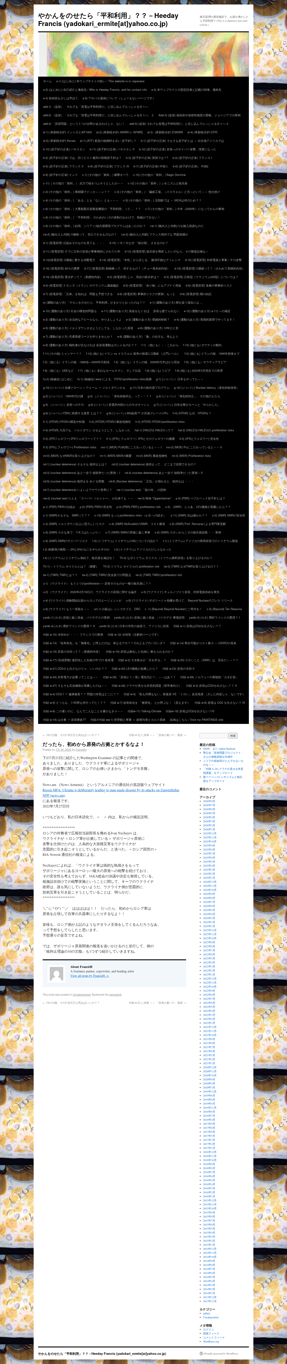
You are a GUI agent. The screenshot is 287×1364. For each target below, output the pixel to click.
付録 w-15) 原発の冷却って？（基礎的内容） (72, 651)
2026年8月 (209, 801)
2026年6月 (209, 809)
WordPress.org (211, 1341)
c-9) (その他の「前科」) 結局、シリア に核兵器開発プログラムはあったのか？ (94, 226)
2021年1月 (209, 1063)
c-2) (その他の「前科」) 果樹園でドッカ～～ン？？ (76, 192)
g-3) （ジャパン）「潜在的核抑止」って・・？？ (120, 396)
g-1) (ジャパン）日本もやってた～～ (180, 379)
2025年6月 (209, 857)
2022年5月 (209, 1006)
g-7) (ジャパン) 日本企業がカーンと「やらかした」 (187, 404)
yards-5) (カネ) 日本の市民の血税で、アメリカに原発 (134, 626)
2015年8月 (209, 1216)
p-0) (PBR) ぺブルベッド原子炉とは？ (200, 498)
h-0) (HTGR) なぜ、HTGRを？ (192, 413)
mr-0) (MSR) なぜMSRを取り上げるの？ (69, 455)
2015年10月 (210, 1208)
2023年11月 (210, 934)
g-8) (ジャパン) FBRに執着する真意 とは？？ (72, 413)
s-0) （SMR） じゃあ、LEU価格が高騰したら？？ (198, 507)
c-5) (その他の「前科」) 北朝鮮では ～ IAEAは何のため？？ (162, 200)
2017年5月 (209, 1135)
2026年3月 (209, 821)
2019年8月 (209, 1095)
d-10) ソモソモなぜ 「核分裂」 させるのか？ (138, 243)
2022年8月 (209, 994)
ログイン (208, 1329)
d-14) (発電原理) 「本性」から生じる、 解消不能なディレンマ (140, 260)
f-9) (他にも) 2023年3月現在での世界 (199, 370)
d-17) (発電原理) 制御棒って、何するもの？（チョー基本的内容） (127, 268)
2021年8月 (209, 1043)
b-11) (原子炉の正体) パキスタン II (112, 149)
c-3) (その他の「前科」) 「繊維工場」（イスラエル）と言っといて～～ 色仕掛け (167, 192)
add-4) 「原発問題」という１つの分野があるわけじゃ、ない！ (84, 123)
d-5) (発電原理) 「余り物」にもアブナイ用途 (152, 285)
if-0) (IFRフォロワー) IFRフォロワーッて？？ (72, 438)
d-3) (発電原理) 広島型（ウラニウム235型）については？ (201, 277)
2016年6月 (209, 1176)
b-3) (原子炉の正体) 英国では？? (147, 157)
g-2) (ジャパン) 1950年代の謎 (63, 396)
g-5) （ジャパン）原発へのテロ (63, 404)
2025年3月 (209, 869)
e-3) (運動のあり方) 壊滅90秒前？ (148, 319)
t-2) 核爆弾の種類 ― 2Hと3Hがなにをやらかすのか (76, 549)
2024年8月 (209, 898)
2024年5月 (209, 910)
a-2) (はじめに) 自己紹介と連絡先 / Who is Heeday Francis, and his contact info (95, 89)
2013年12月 (210, 1297)
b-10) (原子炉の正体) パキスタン (64, 149)
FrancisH (81, 749)
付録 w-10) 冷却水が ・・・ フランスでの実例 (73, 634)
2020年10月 (210, 1075)
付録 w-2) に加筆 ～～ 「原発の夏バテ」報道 (157, 735)
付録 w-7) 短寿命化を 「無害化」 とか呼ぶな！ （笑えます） (150, 702)
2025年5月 (209, 861)
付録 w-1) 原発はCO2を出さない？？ (197, 626)
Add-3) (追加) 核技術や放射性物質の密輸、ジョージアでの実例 (200, 115)
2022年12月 (210, 978)
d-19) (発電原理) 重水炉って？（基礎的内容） (73, 277)
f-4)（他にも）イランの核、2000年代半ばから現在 (147, 362)
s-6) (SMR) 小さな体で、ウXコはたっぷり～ (72, 532)
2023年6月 (209, 954)
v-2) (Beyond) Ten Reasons (224, 609)
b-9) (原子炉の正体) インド (60, 175)
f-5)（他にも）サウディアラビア (205, 362)
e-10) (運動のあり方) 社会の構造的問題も (70, 311)
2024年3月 (209, 918)
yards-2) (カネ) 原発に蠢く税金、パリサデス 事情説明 (149, 617)
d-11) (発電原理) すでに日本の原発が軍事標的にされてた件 (81, 251)
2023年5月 (209, 958)
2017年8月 (209, 1127)
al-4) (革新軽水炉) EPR (202, 132)
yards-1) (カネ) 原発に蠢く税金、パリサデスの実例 (76, 617)
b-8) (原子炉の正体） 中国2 (190, 166)
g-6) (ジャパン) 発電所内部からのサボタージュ (118, 404)
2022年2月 (209, 1019)
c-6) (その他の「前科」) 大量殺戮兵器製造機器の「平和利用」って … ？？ (92, 209)
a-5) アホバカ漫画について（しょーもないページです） (119, 98)
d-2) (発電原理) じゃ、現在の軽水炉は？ (133, 277)
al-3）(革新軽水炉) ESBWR (165, 132)
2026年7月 (209, 805)
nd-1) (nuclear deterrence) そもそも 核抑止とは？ (75, 464)
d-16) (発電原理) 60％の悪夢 (61, 268)
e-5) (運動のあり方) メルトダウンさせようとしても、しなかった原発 (88, 328)
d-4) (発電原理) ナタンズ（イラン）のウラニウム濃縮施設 (81, 285)
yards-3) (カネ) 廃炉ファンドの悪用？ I (214, 617)
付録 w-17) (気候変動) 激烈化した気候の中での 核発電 (78, 660)
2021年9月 (209, 1039)
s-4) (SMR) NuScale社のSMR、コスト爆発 (137, 524)
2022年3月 (209, 1015)
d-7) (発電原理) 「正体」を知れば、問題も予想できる (78, 294)
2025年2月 (209, 873)
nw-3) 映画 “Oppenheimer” (154, 498)
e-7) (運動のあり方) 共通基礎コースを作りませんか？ (78, 336)
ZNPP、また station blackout (219, 748)
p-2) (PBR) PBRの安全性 (96, 507)
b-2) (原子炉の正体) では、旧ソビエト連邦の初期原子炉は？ (82, 157)
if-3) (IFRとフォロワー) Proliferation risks (69, 447)
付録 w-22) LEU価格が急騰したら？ (135, 668)
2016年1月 (209, 1196)
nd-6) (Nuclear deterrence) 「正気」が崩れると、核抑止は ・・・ (151, 481)
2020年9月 (209, 1079)
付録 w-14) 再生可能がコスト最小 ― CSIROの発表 (203, 643)
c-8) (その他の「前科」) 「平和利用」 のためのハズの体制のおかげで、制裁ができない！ (101, 217)
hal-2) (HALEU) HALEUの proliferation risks (206, 430)
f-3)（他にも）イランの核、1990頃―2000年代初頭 (76, 362)
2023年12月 (210, 930)
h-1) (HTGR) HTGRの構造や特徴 (64, 421)
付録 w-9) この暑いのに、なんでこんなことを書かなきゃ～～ (83, 711)
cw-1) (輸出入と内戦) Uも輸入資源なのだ (177, 226)
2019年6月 (209, 1099)
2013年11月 (210, 1301)
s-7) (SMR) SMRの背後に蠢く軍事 (127, 532)
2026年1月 (209, 829)
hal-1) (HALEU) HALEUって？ (154, 430)
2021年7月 (209, 1047)
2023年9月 (209, 942)
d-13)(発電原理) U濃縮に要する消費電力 (69, 260)
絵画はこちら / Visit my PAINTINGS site (196, 719)
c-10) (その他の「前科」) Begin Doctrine (159, 175)
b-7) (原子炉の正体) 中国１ (151, 166)
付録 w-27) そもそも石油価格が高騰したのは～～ (75, 685)
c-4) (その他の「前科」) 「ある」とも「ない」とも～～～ (81, 200)
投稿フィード (211, 1333)
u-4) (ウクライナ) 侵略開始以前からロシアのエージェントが (82, 600)
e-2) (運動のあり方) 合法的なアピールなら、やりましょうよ (82, 319)
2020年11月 (210, 1071)
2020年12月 (210, 1067)
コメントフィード (214, 1337)
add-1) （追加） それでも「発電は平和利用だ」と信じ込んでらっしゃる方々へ (95, 106)
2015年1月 (209, 1244)
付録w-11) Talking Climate (144, 711)
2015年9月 (209, 1212)
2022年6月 (209, 1002)
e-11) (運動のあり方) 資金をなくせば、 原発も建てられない (140, 311)
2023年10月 (210, 938)
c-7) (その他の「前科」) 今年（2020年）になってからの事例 (184, 209)
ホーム (47, 81)
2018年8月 (209, 1111)
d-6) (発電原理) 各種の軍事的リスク (209, 285)
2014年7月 (209, 1269)
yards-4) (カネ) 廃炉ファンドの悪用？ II (69, 626)
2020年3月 (209, 1087)
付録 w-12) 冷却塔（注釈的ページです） (134, 634)
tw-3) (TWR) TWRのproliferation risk (159, 575)
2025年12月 (210, 833)
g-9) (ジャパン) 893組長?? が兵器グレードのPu (137, 413)
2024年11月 (210, 885)
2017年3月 (209, 1140)
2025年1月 (209, 877)
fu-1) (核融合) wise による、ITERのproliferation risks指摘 (114, 379)
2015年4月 (209, 1232)
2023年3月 (209, 966)
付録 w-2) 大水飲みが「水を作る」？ (142, 660)
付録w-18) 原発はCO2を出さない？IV (190, 711)
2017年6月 (209, 1131)
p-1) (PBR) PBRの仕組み (59, 507)
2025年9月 (209, 845)
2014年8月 (209, 1265)
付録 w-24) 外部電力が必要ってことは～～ (70, 677)
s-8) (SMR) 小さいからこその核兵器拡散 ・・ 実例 (188, 532)
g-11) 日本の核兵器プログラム (150, 387)
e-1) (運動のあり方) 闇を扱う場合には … (176, 302)
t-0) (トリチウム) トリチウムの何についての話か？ (125, 541)
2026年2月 (209, 825)
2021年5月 (209, 1055)
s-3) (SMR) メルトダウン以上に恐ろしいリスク (74, 524)
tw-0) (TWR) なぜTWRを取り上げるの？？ (191, 566)
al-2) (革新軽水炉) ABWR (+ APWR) (119, 132)
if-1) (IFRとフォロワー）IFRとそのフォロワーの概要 (140, 438)
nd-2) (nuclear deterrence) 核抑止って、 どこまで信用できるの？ (154, 464)
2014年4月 (209, 1281)
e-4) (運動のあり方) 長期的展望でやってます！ (204, 319)
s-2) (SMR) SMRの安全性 (228, 515)
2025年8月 (209, 849)
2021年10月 (210, 1035)
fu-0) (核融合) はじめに (58, 379)
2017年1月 (209, 1148)
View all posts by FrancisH (89, 975)
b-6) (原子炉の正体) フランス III (108, 166)
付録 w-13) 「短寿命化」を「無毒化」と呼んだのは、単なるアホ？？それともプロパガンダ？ (104, 643)
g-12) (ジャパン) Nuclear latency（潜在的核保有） (206, 387)
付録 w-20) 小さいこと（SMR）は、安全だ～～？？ (204, 660)
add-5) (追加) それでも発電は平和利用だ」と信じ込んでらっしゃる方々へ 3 (178, 123)
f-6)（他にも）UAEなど (58, 370)
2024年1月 (209, 926)
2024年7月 (209, 902)
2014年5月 (209, 1277)
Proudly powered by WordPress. (221, 1353)
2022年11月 (210, 982)
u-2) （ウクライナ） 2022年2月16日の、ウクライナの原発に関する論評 (90, 592)
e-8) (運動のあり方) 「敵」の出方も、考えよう (147, 336)
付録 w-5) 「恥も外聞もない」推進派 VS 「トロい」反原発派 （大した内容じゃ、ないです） (184, 694)
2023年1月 (209, 974)
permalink (115, 994)
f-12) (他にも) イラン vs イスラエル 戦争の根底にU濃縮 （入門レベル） (133, 353)
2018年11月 (210, 1107)
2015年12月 (210, 1200)
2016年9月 (209, 1164)
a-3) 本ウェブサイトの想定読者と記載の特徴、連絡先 (186, 89)
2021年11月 (210, 1031)
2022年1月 (209, 1023)
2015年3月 (209, 1236)
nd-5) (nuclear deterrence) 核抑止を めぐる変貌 (73, 481)
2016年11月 (210, 1156)
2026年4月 (209, 817)
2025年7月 (209, 853)
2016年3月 (209, 1188)
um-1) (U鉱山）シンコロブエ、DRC (117, 609)
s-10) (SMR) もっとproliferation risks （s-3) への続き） (130, 515)
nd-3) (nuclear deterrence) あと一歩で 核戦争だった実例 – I (81, 472)
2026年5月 (209, 813)
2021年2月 (209, 1059)
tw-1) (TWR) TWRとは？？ (60, 575)
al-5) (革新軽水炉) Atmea (59, 140)
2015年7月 (209, 1220)
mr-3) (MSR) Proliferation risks (191, 455)
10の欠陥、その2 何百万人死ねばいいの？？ (71, 735)
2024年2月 (209, 922)
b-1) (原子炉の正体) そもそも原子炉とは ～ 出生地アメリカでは (182, 140)
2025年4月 (209, 865)
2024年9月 (209, 894)
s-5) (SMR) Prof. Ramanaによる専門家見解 (198, 524)
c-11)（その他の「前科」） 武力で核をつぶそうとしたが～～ (83, 183)
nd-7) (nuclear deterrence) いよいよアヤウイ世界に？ (77, 490)
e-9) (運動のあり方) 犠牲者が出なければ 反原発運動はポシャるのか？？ (90, 345)
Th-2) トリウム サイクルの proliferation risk (131, 566)
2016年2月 (209, 1192)
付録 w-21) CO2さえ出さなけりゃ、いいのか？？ (75, 668)
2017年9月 (209, 1123)
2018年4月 (209, 1119)
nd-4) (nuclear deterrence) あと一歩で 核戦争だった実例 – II (164, 472)
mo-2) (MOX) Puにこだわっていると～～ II (195, 447)
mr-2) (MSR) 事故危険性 (151, 455)
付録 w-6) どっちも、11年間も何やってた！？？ (74, 702)
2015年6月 (209, 1224)
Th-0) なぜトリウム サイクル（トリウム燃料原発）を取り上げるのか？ (166, 558)
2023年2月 (209, 970)
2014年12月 (210, 1248)
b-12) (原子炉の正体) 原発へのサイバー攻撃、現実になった (177, 149)
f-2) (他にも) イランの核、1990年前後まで (212, 353)
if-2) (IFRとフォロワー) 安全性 (199, 438)
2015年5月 (209, 1228)
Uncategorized (82, 994)
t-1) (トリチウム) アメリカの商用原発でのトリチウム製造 (200, 541)
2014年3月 (209, 1285)
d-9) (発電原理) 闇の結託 (196, 294)
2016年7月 (209, 1172)
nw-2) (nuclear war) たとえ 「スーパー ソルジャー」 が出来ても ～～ (88, 498)
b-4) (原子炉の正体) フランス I (192, 157)
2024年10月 (210, 889)
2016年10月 (210, 1160)
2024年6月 (209, 906)
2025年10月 (210, 841)
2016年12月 (210, 1152)
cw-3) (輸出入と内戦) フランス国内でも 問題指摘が (154, 234)
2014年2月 (209, 1289)
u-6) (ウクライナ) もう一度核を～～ (66, 609)
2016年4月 (209, 1184)
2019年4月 (209, 1103)
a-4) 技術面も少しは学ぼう (60, 98)
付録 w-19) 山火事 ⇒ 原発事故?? (64, 719)
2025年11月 (210, 837)
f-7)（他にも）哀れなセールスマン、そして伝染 (109, 370)
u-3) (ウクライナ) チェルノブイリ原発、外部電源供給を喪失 (180, 592)
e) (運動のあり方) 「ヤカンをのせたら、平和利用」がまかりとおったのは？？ (94, 302)
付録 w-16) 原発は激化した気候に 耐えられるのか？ (140, 651)
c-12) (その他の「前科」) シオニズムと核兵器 (157, 183)
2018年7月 (209, 1115)
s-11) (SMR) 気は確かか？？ (189, 515)
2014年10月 (210, 1256)
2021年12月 (210, 1027)
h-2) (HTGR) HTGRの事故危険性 (110, 421)
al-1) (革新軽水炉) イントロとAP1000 (67, 132)
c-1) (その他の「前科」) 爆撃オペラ (105, 175)
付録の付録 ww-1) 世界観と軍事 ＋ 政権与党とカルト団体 (127, 719)
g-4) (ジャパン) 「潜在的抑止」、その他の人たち (188, 396)
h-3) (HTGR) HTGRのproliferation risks (160, 421)
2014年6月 (209, 1273)
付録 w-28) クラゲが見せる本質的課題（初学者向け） (147, 685)
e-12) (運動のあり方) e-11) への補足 (207, 311)
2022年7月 (209, 998)
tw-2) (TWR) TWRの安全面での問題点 (106, 575)
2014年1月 (209, 1293)
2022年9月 (209, 990)
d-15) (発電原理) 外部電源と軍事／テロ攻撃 (213, 260)
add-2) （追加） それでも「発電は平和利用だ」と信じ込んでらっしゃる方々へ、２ (98, 115)
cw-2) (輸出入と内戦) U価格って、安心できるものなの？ (80, 234)
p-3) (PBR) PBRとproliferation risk (139, 507)
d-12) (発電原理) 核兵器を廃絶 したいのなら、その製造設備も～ (167, 251)
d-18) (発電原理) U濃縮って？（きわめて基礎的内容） (209, 268)
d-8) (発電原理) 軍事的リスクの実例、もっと (146, 294)
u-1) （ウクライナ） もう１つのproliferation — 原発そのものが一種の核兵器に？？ (97, 583)
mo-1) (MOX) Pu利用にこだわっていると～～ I (131, 447)
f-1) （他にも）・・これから (160, 345)
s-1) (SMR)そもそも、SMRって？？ (66, 515)
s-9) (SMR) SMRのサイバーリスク (65, 541)
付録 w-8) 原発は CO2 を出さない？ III (220, 702)
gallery (206, 1313)
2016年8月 (209, 1168)
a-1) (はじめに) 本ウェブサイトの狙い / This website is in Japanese (100, 81)
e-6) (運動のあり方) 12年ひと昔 (158, 328)
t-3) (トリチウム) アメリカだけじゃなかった (143, 549)
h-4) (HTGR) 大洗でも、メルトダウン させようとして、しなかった (86, 430)
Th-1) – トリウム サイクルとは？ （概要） (71, 566)
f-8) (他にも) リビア (158, 370)
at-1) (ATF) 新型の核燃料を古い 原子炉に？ (108, 140)
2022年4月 (209, 1010)
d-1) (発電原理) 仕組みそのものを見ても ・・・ (74, 243)
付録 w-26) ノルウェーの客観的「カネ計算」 (209, 677)
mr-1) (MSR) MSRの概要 (116, 455)
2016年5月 (209, 1180)
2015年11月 (210, 1204)
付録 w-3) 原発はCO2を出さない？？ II (211, 685)
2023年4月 (209, 962)
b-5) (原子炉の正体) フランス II (63, 166)
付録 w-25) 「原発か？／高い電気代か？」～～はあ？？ (139, 677)
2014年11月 (210, 1252)
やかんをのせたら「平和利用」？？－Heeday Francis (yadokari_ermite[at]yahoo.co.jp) (108, 19)
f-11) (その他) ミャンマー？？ (62, 353)
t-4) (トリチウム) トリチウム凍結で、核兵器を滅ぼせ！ (79, 558)
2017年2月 (209, 1144)
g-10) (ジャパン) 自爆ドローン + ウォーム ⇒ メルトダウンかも (84, 387)
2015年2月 (209, 1240)
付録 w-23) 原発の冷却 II (178, 668)
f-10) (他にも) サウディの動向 (202, 345)
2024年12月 (210, 881)
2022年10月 (210, 986)
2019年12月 (210, 1091)
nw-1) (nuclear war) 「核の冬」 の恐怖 (141, 490)
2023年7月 (209, 950)
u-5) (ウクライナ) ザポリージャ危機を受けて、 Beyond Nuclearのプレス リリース (179, 600)
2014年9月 (209, 1261)
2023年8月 (209, 946)
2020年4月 (209, 1083)
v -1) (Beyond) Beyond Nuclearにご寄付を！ (173, 609)
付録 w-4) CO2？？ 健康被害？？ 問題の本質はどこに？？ (81, 694)
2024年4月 (209, 914)
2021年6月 (209, 1051)
